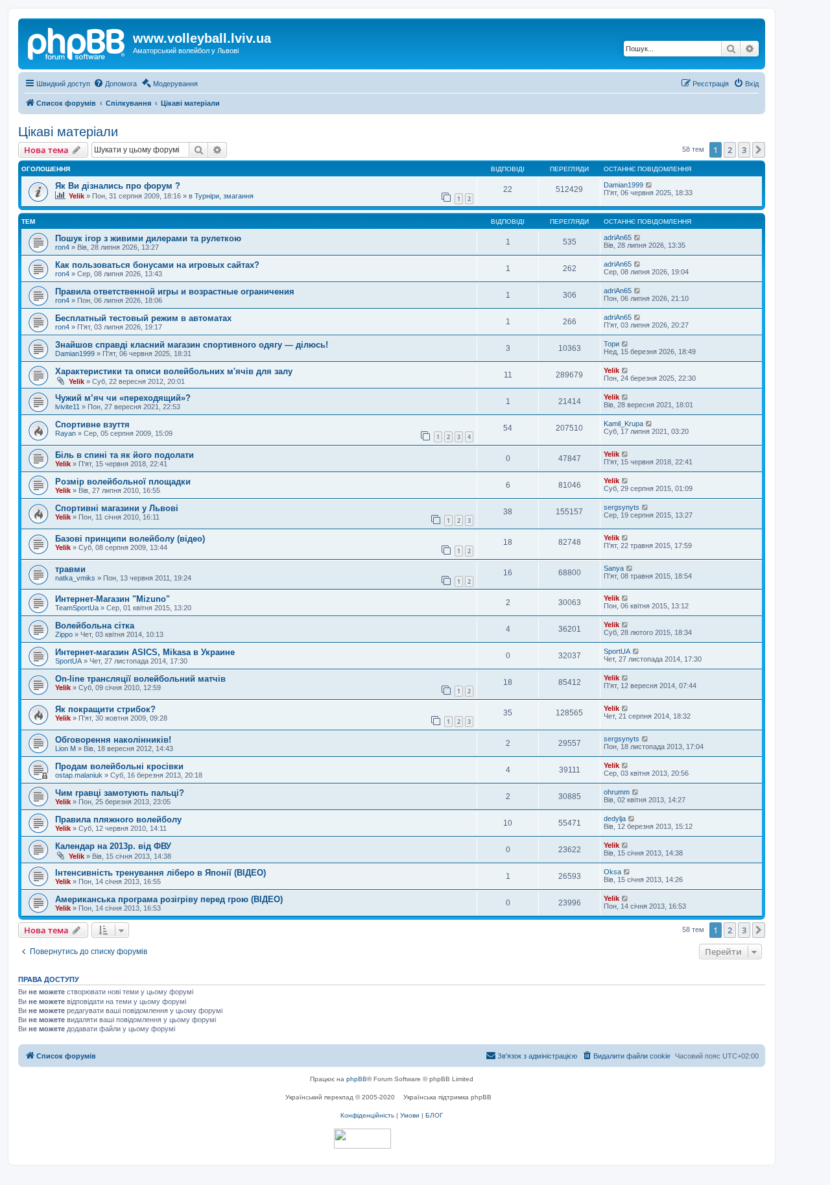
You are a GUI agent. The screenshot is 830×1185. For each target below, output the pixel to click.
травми (70, 569)
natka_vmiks (75, 578)
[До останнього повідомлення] (649, 185)
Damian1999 (623, 185)
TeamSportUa (77, 608)
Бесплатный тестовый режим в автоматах (143, 318)
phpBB (356, 1079)
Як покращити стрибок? (105, 709)
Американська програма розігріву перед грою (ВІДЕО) (169, 899)
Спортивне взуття (92, 424)
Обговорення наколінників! (113, 740)
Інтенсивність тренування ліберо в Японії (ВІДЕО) (160, 873)
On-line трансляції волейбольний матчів (140, 679)
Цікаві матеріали (68, 132)
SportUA (68, 661)
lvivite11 (67, 407)
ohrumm (617, 792)
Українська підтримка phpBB (447, 1097)
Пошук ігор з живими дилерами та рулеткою (148, 238)
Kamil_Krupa (623, 423)
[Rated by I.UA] (362, 1139)
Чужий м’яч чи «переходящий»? (123, 398)
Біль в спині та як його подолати (124, 455)
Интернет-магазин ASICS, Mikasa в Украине (145, 652)
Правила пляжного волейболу (118, 819)
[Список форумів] (77, 42)
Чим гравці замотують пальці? (119, 793)
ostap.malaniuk (78, 775)
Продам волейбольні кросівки (119, 766)
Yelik (76, 196)
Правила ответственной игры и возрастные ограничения (174, 291)
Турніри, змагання (224, 196)
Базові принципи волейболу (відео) (130, 539)
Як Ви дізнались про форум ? (117, 186)
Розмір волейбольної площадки (123, 481)
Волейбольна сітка (94, 625)
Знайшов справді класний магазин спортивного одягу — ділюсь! (191, 345)
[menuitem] (115, 83)
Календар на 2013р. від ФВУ (113, 846)
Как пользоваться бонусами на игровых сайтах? (157, 265)
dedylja (615, 818)
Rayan (65, 433)
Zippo (64, 634)
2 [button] (730, 150)
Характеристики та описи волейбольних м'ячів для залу (173, 371)
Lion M (65, 748)
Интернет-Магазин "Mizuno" (112, 599)
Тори (611, 344)
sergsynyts (621, 507)
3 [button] (744, 150)
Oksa (612, 872)
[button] (758, 150)
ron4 (62, 247)
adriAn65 (618, 237)
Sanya (614, 568)
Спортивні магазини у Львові (116, 508)
